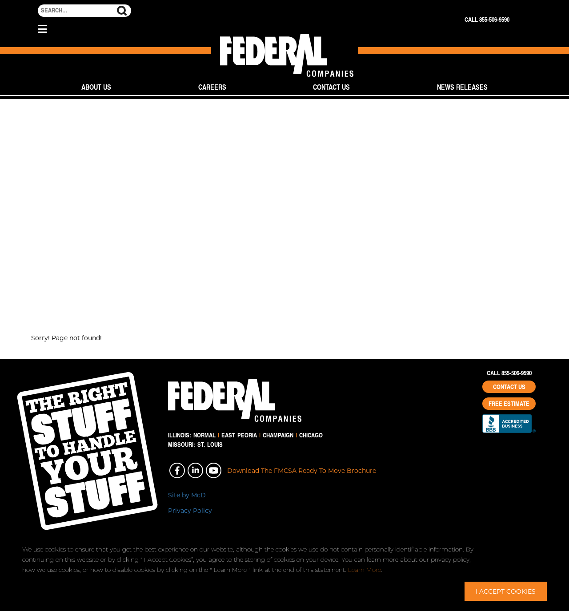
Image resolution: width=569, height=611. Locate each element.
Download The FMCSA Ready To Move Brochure (301, 470)
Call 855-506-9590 (487, 19)
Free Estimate (509, 403)
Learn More (364, 570)
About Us (96, 87)
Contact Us (331, 87)
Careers (212, 87)
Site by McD (187, 495)
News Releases (462, 87)
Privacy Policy (190, 510)
